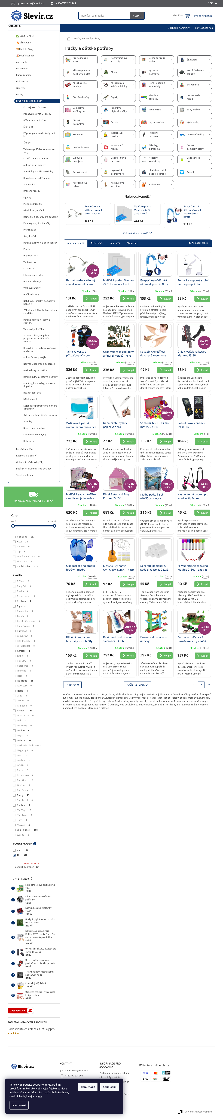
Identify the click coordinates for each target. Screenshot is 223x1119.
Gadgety (20, 88)
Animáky (27, 421)
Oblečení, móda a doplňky (30, 462)
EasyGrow (24, 636)
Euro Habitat (26, 646)
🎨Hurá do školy (24, 49)
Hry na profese (31, 255)
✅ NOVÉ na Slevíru (26, 36)
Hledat (137, 15)
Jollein (23, 700)
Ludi (21, 720)
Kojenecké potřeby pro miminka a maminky (40, 407)
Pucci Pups (25, 780)
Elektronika (22, 81)
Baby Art (24, 586)
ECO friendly (26, 641)
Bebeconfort (26, 596)
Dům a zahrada (24, 75)
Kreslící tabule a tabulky (35, 158)
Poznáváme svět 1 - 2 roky (37, 114)
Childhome (25, 666)
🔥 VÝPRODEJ (23, 42)
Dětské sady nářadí (33, 210)
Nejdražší (115, 243)
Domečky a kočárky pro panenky (40, 217)
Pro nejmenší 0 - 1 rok (34, 107)
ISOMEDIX (24, 686)
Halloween (28, 441)
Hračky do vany (31, 294)
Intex (22, 676)
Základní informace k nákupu (114, 1073)
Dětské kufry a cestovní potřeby (40, 377)
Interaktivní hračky (33, 275)
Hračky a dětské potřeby (29, 101)
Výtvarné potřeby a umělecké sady (39, 151)
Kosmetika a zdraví (26, 456)
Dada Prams (25, 626)
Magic (22, 735)
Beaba (22, 591)
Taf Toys (24, 810)
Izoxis (22, 691)
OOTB (22, 765)
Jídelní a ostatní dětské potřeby (40, 415)
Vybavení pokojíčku (33, 329)
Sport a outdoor (24, 475)
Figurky (27, 197)
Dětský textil (30, 399)
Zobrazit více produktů (135, 232)
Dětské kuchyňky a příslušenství (40, 243)
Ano (22, 850)
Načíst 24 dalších (137, 684)
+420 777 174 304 (74, 1076)
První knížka (29, 230)
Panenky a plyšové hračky (37, 223)
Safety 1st (25, 800)
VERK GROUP (27, 830)
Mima (22, 755)
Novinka (23, 546)
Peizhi (22, 770)
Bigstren (24, 606)
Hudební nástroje (32, 281)
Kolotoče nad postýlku (35, 357)
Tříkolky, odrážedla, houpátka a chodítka (40, 312)
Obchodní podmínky (110, 1077)
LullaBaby (24, 725)
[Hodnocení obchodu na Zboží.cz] (21, 1010)
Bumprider (25, 611)
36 (208, 684)
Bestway (24, 601)
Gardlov (23, 651)
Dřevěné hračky (31, 191)
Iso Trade (25, 681)
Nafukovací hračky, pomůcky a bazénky (39, 302)
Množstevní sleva (28, 556)
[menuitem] (178, 28)
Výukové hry (29, 262)
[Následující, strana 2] (201, 685)
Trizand (23, 825)
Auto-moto (22, 62)
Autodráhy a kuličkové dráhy (38, 171)
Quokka (23, 785)
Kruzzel (24, 710)
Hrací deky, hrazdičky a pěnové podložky (39, 349)
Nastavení (19, 1105)
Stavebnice (29, 184)
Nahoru (74, 684)
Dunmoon (24, 631)
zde (40, 1096)
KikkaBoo (24, 706)
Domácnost (22, 68)
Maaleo (23, 730)
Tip (21, 552)
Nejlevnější (97, 243)
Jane (22, 696)
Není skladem (27, 566)
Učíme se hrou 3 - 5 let (35, 120)
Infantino (24, 671)
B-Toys (23, 581)
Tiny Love (24, 815)
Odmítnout (88, 1087)
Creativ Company (28, 621)
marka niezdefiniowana (31, 745)
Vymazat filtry (32, 863)
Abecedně (132, 243)
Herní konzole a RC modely (37, 178)
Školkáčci (28, 127)
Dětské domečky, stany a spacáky (36, 321)
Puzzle (26, 249)
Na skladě (25, 537)
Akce (22, 541)
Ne (22, 855)
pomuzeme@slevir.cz (76, 1070)
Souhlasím (110, 1087)
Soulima (23, 805)
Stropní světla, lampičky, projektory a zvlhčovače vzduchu (36, 338)
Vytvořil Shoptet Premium (198, 1112)
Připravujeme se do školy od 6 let (39, 135)
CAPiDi (22, 616)
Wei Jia (23, 835)
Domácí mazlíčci (24, 449)
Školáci (27, 143)
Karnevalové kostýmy (34, 434)
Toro (22, 820)
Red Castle (25, 790)
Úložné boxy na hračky (35, 370)
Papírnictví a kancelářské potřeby (33, 469)
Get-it (22, 656)
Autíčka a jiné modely (34, 165)
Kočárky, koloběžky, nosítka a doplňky (39, 385)
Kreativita (28, 268)
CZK (210, 3)
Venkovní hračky (32, 288)
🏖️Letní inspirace (25, 55)
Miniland (23, 760)
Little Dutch (25, 715)
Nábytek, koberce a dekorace (39, 364)
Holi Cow (24, 661)
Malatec (24, 740)
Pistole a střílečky (32, 204)
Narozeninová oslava (34, 428)
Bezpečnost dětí (32, 393)
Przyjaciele (25, 775)
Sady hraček (29, 236)
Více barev (24, 561)
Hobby (19, 94)
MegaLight (25, 750)
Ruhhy (23, 795)
